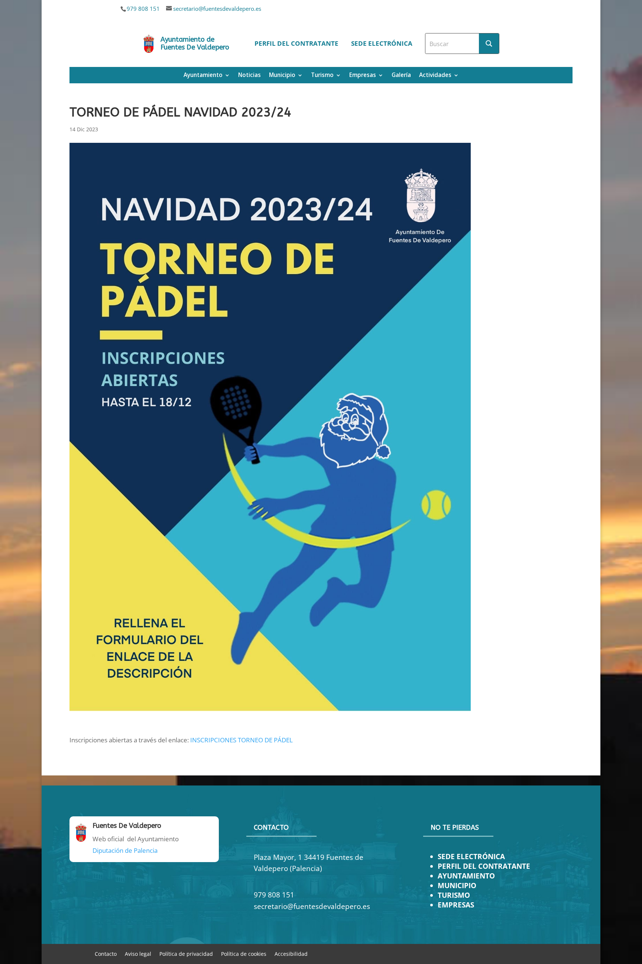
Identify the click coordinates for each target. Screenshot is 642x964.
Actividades (435, 76)
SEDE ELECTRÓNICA (471, 856)
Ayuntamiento (203, 76)
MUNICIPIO (457, 885)
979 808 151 (143, 8)
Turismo (322, 76)
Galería (401, 76)
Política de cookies (243, 953)
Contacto (106, 953)
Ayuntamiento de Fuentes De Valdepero (194, 43)
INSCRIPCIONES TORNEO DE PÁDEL (241, 740)
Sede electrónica (381, 43)
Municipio (282, 76)
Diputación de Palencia (125, 850)
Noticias (249, 76)
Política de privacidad (186, 953)
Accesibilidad (291, 953)
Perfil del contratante (296, 43)
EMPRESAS (456, 904)
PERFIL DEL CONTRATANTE (484, 866)
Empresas (362, 76)
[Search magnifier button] (489, 43)
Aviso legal (138, 953)
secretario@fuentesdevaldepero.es (217, 8)
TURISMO (454, 895)
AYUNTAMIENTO (466, 875)
